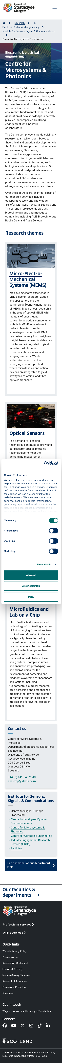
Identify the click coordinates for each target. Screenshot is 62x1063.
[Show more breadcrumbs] (36, 23)
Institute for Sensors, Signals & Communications (28, 31)
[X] (25, 1026)
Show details (44, 564)
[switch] (53, 530)
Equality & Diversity (12, 969)
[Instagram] (33, 1026)
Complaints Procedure (14, 987)
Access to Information (14, 981)
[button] (31, 892)
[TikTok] (42, 1026)
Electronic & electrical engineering (20, 27)
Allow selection (31, 585)
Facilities (16, 848)
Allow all (31, 575)
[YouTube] (16, 1026)
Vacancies (8, 993)
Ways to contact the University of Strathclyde (26, 1011)
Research (20, 23)
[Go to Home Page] (3, 23)
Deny (31, 596)
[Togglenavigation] (55, 9)
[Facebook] (6, 1026)
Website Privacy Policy (14, 951)
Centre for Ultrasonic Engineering (31, 835)
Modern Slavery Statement (16, 975)
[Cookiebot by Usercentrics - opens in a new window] (44, 463)
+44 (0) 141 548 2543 (22, 777)
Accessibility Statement (15, 963)
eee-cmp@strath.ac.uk (22, 781)
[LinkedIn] (50, 1026)
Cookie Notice (10, 957)
